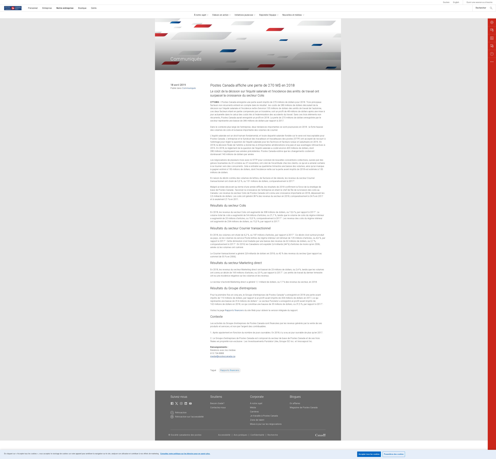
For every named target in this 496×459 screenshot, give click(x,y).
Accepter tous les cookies (369, 454)
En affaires (295, 403)
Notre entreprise (64, 8)
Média (253, 407)
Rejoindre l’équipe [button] (267, 15)
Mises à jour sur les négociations (266, 424)
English (456, 2)
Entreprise (47, 8)
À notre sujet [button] (200, 15)
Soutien (446, 2)
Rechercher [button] (481, 8)
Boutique (82, 8)
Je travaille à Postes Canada (264, 416)
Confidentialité (257, 435)
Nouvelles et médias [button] (292, 15)
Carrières (254, 411)
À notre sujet (256, 403)
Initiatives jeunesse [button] (244, 15)
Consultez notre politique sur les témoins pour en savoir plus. (185, 454)
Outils (93, 8)
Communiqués (189, 88)
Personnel (33, 8)
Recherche (273, 435)
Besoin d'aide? (217, 403)
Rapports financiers (234, 310)
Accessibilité (224, 435)
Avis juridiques (240, 435)
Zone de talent (257, 420)
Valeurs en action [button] (220, 15)
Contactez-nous (218, 407)
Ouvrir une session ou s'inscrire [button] (479, 2)
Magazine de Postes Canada (304, 407)
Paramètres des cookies (394, 454)
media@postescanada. (222, 356)
